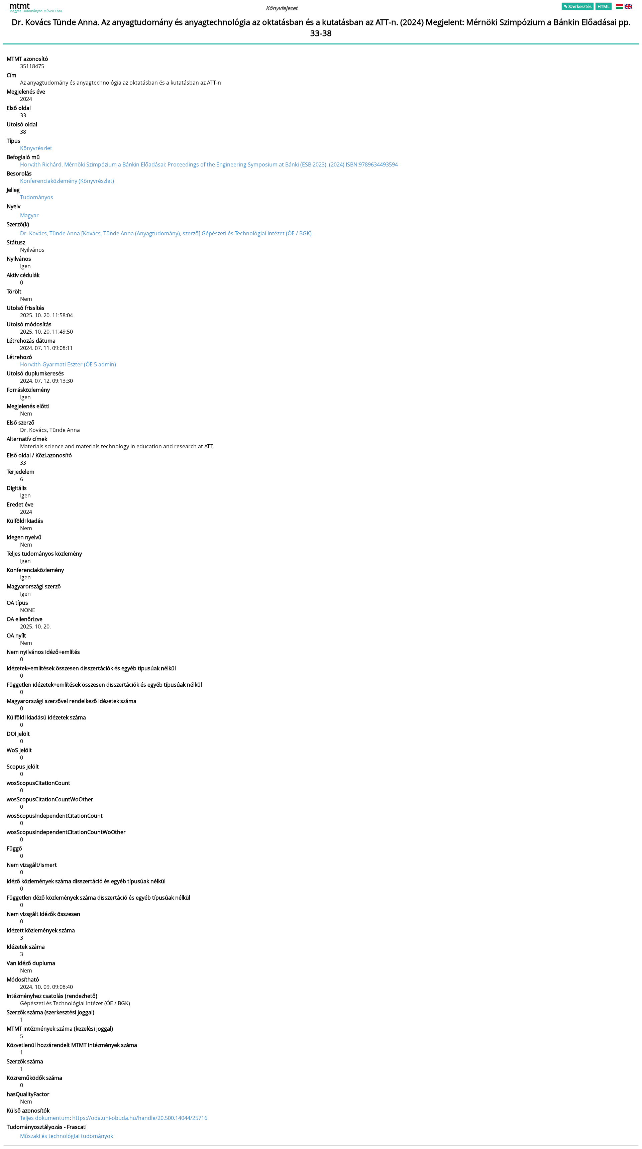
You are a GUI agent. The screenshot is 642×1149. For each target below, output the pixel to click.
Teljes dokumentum (45, 1118)
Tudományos (36, 197)
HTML (604, 6)
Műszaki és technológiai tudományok (66, 1136)
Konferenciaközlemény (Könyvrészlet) (67, 181)
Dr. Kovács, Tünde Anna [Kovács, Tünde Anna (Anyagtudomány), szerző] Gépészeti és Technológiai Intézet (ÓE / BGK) (166, 233)
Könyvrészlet (36, 148)
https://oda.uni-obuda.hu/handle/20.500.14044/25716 (139, 1118)
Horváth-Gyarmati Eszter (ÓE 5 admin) (68, 364)
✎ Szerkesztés (578, 6)
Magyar (29, 215)
